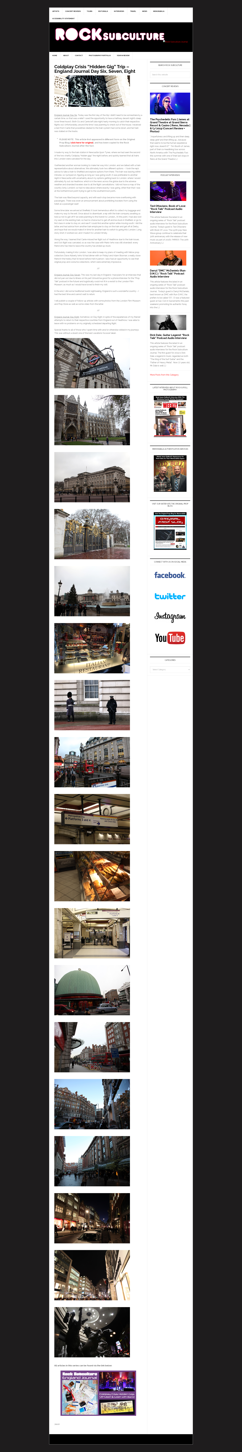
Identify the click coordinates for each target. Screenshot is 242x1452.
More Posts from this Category (164, 375)
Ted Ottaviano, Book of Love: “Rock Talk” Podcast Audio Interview (168, 209)
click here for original (82, 143)
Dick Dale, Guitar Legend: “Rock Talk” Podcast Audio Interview (169, 337)
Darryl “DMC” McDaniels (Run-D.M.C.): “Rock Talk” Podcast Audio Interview (168, 273)
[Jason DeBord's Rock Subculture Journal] (109, 30)
